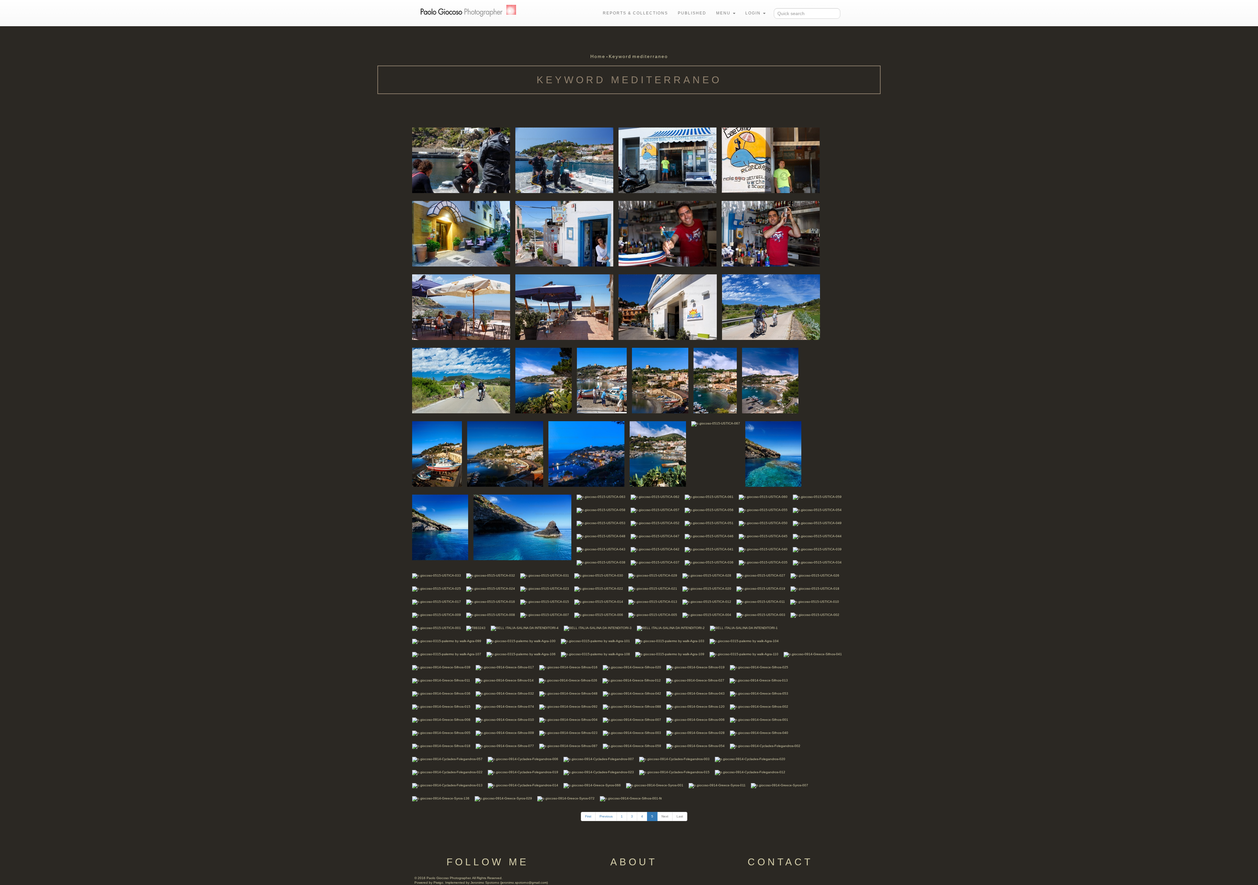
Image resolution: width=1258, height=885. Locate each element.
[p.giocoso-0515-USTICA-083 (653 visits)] (771, 233)
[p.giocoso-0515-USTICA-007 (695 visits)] (544, 615)
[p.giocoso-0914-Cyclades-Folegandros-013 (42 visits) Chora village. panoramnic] (447, 785)
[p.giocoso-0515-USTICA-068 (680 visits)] (658, 453)
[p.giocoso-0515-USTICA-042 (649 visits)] (655, 549)
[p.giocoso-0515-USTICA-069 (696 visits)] (586, 453)
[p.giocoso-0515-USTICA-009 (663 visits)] (436, 615)
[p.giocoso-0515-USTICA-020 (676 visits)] (706, 588)
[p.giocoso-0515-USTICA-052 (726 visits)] (655, 523)
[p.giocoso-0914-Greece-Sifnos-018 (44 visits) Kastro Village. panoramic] (441, 746)
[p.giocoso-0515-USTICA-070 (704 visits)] (505, 453)
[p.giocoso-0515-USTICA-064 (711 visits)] (522, 527)
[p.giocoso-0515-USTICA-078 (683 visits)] (771, 306)
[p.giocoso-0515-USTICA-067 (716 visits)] (715, 423)
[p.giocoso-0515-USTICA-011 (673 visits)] (760, 601)
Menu (724, 13)
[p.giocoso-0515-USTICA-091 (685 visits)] (564, 160)
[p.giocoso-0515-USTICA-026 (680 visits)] (815, 575)
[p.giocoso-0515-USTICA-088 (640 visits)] (461, 233)
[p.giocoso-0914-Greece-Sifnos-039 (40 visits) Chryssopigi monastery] (441, 667)
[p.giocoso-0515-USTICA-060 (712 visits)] (763, 497)
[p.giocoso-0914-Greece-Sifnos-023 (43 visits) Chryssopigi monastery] (568, 733)
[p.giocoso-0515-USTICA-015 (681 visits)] (544, 601)
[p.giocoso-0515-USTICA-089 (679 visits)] (771, 160)
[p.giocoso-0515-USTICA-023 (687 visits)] (544, 588)
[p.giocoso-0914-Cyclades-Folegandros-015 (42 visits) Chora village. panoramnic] (674, 772)
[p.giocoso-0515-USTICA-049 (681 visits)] (817, 523)
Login (753, 13)
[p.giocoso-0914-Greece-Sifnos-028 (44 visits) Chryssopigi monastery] (695, 733)
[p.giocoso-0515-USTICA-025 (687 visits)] (436, 588)
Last (680, 816)
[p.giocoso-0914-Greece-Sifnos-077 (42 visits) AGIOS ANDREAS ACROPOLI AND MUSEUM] (505, 746)
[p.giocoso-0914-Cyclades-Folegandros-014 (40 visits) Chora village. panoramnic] (523, 785)
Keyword (620, 56)
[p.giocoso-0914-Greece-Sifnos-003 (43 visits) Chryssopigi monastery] (632, 733)
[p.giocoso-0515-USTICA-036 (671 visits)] (709, 562)
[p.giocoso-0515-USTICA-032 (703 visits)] (490, 575)
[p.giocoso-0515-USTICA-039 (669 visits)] (817, 549)
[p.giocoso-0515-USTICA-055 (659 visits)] (763, 510)
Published (692, 13)
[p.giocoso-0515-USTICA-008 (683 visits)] (490, 615)
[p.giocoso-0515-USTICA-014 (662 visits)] (598, 601)
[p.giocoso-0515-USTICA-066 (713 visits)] (773, 453)
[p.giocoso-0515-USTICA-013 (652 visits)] (652, 601)
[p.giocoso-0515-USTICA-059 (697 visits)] (817, 497)
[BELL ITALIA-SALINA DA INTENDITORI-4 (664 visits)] (525, 628)
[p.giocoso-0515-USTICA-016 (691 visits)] (490, 601)
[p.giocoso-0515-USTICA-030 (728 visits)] (598, 575)
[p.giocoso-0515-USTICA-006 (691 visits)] (598, 615)
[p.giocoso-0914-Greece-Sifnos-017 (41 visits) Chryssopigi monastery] (505, 667)
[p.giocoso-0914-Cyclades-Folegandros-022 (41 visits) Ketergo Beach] (447, 772)
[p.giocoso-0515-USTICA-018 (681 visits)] (815, 588)
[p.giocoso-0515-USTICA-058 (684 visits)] (601, 510)
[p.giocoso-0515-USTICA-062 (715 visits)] (655, 497)
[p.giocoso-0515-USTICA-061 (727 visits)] (709, 497)
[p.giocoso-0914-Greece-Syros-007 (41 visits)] (779, 785)
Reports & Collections (635, 13)
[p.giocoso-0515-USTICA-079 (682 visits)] (668, 306)
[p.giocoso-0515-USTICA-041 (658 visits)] (709, 549)
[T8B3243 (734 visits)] (476, 628)
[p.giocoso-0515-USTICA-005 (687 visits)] (652, 615)
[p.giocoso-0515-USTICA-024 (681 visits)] (490, 588)
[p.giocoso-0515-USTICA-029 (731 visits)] (652, 575)
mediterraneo (650, 56)
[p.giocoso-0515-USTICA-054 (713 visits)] (817, 510)
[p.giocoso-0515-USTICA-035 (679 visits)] (763, 562)
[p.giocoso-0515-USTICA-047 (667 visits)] (655, 536)
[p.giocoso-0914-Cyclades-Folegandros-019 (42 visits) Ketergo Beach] (523, 772)
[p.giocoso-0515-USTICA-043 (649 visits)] (601, 549)
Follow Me (488, 861)
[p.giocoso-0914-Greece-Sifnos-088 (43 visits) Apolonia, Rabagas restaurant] (632, 706)
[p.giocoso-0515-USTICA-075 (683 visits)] (602, 380)
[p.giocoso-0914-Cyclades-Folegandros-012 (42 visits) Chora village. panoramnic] (750, 772)
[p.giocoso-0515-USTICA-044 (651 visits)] (817, 536)
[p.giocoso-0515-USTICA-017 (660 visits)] (436, 601)
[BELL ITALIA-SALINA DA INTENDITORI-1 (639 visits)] (744, 628)
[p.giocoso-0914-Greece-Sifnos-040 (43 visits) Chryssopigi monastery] (759, 733)
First (588, 816)
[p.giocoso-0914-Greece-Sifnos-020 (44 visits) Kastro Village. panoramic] (632, 667)
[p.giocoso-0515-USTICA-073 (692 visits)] (715, 380)
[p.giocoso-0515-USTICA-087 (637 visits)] (564, 233)
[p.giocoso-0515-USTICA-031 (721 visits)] (544, 575)
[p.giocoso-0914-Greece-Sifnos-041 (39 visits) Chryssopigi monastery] (813, 654)
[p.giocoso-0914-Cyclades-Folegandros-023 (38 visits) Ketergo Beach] (598, 772)
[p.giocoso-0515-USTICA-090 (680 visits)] (667, 160)
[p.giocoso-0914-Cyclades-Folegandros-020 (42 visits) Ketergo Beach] (750, 759)
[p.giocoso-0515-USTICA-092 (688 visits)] (461, 160)
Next (664, 816)
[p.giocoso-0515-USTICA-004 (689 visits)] (706, 615)
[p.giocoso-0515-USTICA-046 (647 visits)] (709, 536)
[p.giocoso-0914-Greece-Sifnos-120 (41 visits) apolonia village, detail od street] (695, 706)
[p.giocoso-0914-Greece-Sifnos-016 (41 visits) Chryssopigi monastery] (568, 667)
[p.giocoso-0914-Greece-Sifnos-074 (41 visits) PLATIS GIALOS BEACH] (505, 706)
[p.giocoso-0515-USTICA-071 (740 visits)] (437, 453)
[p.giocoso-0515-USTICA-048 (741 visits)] (601, 536)
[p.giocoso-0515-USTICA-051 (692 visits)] (709, 523)
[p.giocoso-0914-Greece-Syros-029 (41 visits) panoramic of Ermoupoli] (503, 798)
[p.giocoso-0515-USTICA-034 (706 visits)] (817, 562)
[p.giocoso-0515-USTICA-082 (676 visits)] (461, 306)
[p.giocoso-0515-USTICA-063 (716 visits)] (601, 497)
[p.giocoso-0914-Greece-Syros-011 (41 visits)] (717, 785)
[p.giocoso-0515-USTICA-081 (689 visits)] (564, 306)
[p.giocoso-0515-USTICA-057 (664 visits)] (655, 510)
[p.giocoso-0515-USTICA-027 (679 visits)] (760, 575)
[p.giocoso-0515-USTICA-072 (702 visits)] (770, 380)
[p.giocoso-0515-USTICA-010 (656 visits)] (814, 601)
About (633, 861)
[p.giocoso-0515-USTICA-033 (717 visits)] (436, 575)
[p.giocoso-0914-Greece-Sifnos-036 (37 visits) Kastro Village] (441, 693)
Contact (780, 861)
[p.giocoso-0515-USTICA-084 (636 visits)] (667, 233)
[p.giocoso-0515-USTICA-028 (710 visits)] (706, 575)
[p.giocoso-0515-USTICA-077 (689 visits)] (461, 380)
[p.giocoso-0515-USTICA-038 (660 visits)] (601, 562)
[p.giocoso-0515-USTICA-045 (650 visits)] (763, 536)
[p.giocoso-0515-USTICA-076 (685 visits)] (543, 380)
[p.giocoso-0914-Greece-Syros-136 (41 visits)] (440, 798)
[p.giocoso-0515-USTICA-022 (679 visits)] (598, 588)
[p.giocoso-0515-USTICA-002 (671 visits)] (815, 615)
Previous (606, 816)
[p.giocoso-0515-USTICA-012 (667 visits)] (706, 601)
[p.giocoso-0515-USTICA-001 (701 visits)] (436, 628)
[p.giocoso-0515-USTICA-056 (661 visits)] (709, 510)
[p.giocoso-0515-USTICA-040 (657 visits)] (763, 549)
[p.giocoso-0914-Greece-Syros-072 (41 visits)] (566, 798)
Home (597, 56)
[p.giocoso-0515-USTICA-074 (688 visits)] (660, 380)
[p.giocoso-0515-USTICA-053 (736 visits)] (601, 523)
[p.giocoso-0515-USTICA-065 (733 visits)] (440, 527)
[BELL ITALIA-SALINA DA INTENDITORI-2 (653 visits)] (671, 628)
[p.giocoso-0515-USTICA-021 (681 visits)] (652, 588)
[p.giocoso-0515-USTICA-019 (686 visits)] (760, 588)
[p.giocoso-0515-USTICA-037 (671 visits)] (655, 562)
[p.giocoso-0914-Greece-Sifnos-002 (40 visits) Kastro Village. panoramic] (759, 706)
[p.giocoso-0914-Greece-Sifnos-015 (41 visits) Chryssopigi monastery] (441, 706)
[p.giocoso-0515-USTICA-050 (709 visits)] (763, 523)
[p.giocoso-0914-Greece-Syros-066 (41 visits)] (592, 785)
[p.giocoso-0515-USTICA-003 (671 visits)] (760, 615)
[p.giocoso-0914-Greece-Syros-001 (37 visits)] (654, 785)
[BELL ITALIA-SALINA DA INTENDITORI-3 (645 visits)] (598, 628)
